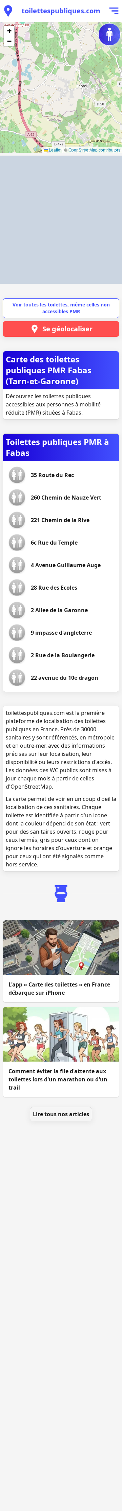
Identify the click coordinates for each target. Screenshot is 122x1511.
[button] (9, 31)
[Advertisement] (61, 219)
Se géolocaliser (67, 328)
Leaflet (54, 150)
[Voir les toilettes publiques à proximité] (8, 11)
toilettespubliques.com (61, 10)
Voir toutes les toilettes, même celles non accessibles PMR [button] (61, 308)
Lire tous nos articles (61, 1114)
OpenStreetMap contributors (94, 150)
